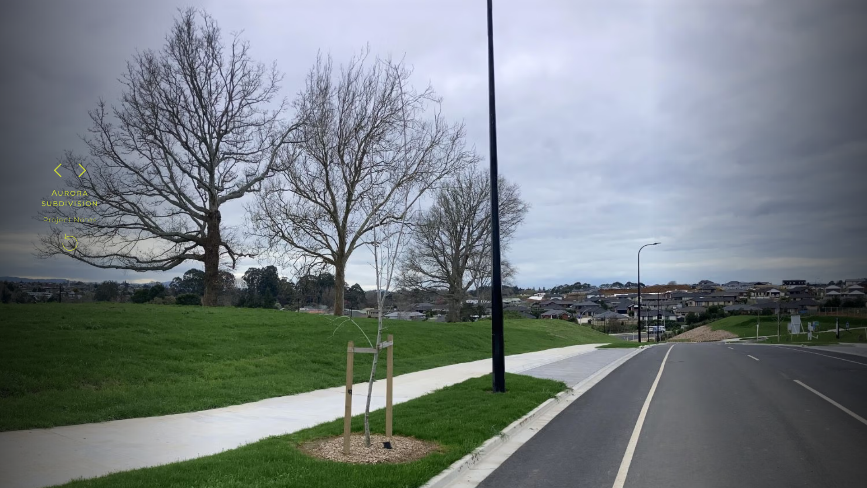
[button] (58, 170)
